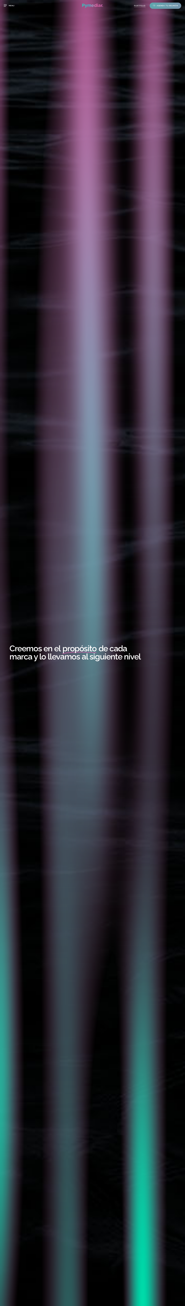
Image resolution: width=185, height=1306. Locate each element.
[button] (9, 5)
